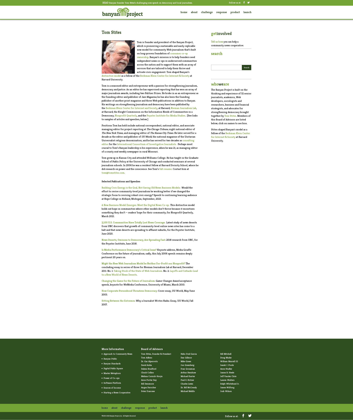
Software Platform (112, 382)
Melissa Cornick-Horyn (152, 376)
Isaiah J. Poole (227, 365)
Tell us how (217, 41)
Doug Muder (226, 357)
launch (247, 12)
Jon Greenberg (187, 365)
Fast (163, 239)
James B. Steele (227, 372)
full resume (165, 169)
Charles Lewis (187, 383)
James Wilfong (227, 387)
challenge (207, 12)
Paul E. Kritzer (187, 380)
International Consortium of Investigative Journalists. (147, 144)
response (221, 12)
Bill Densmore (147, 383)
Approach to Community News (118, 353)
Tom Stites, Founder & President (156, 353)
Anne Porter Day (149, 380)
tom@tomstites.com (113, 172)
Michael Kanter (188, 376)
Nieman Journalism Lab (183, 108)
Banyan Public (110, 358)
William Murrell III (229, 361)
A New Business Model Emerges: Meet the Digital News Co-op (135, 205)
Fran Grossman (188, 368)
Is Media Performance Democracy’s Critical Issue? (129, 249)
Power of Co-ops (111, 378)
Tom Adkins (146, 357)
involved (221, 33)
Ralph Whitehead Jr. (229, 383)
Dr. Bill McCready (189, 387)
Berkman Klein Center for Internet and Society (131, 108)
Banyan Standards (112, 363)
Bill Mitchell (225, 353)
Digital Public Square (113, 368)
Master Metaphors (112, 373)
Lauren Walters (227, 380)
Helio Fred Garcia (189, 353)
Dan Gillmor (186, 357)
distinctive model (111, 75)
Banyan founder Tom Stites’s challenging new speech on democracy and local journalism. (147, 3)
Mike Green (186, 361)
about (194, 12)
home (183, 12)
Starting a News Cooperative (117, 392)
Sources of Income (112, 387)
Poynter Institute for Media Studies (166, 115)
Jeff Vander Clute (228, 376)
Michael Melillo (188, 391)
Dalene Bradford (148, 368)
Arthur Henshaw (188, 372)
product (235, 12)
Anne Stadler (226, 368)
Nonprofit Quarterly (126, 115)
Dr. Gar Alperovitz (149, 361)
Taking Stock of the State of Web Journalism (138, 270)
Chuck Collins (147, 372)
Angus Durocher (148, 387)
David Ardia (146, 365)
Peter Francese (148, 391)
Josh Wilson (226, 391)
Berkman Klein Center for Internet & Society (164, 75)
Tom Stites (230, 115)
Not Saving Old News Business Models (159, 187)
